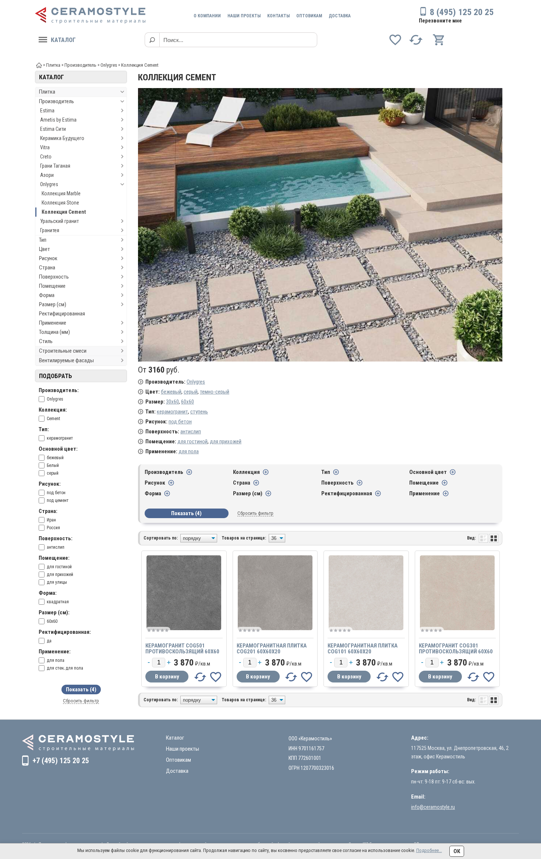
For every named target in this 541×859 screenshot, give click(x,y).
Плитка (47, 91)
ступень (199, 411)
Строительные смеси (62, 351)
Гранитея (49, 230)
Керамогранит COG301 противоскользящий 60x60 (456, 648)
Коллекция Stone (60, 203)
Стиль (46, 341)
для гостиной (192, 441)
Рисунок (48, 258)
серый (191, 391)
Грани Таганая (55, 166)
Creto (46, 157)
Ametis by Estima (58, 120)
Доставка (340, 15)
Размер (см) (52, 304)
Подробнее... (429, 850)
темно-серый (214, 391)
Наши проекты (244, 15)
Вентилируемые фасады (66, 360)
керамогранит (172, 411)
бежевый (171, 391)
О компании (207, 15)
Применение (52, 322)
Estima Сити (53, 129)
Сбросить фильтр (81, 700)
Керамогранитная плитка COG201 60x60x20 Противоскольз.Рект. (272, 651)
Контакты (278, 15)
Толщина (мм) (54, 332)
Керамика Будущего (62, 138)
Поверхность (54, 276)
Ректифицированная (62, 313)
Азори (47, 175)
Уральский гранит (59, 221)
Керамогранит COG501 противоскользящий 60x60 (182, 648)
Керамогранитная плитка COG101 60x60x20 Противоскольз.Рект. (362, 651)
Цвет (44, 249)
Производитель (56, 101)
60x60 (187, 401)
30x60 (172, 401)
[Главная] (39, 64)
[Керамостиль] (90, 15)
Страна (47, 267)
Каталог (63, 39)
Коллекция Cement (64, 212)
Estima (47, 111)
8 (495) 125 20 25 (462, 12)
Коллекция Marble (61, 193)
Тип (42, 240)
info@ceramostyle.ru (433, 807)
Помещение (52, 286)
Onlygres (49, 184)
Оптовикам (309, 15)
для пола (188, 451)
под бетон (180, 421)
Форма (46, 295)
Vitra (45, 147)
